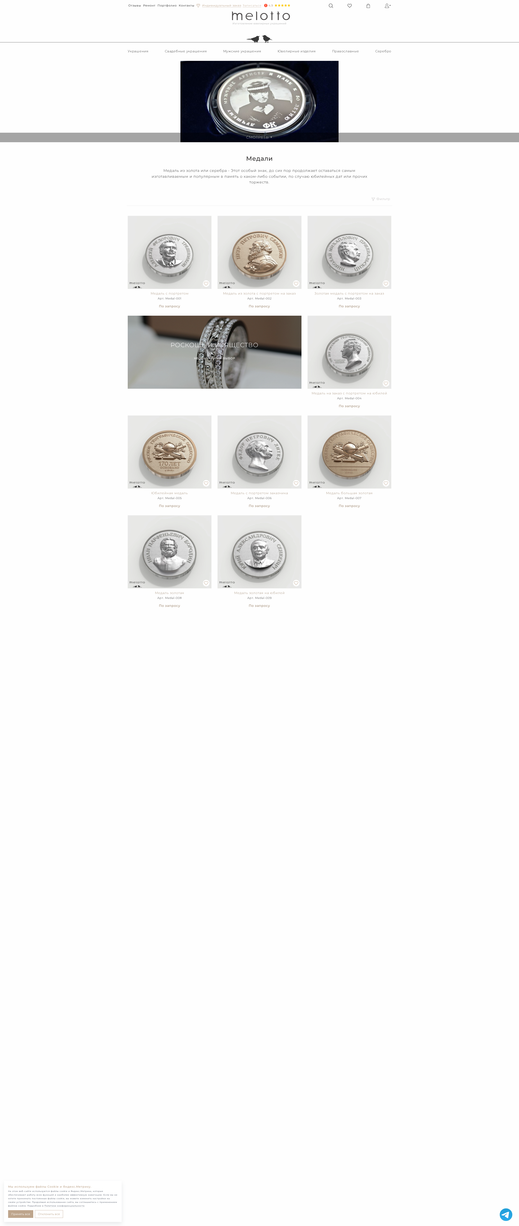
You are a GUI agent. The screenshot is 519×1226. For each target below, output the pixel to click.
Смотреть (259, 137)
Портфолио (167, 5)
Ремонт (149, 5)
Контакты (186, 5)
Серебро (383, 51)
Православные (345, 51)
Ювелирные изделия (297, 51)
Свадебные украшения (186, 51)
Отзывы (134, 5)
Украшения (138, 51)
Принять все (20, 1214)
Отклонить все (49, 1214)
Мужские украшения (242, 51)
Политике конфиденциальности (64, 1205)
